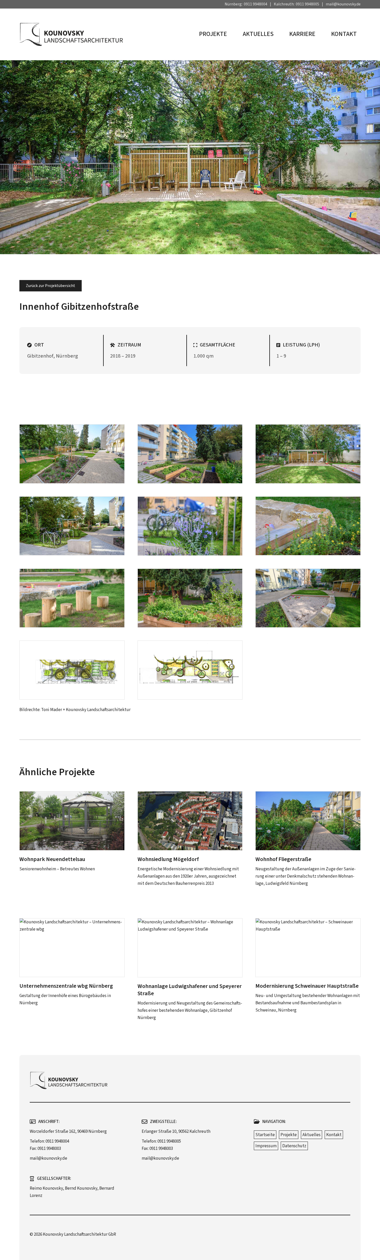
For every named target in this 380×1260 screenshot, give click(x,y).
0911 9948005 (307, 4)
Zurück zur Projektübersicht (50, 286)
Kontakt (344, 34)
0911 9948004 (255, 4)
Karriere (302, 34)
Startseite (265, 1135)
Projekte (213, 34)
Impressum (266, 1146)
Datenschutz (294, 1146)
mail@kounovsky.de (343, 4)
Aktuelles (258, 34)
